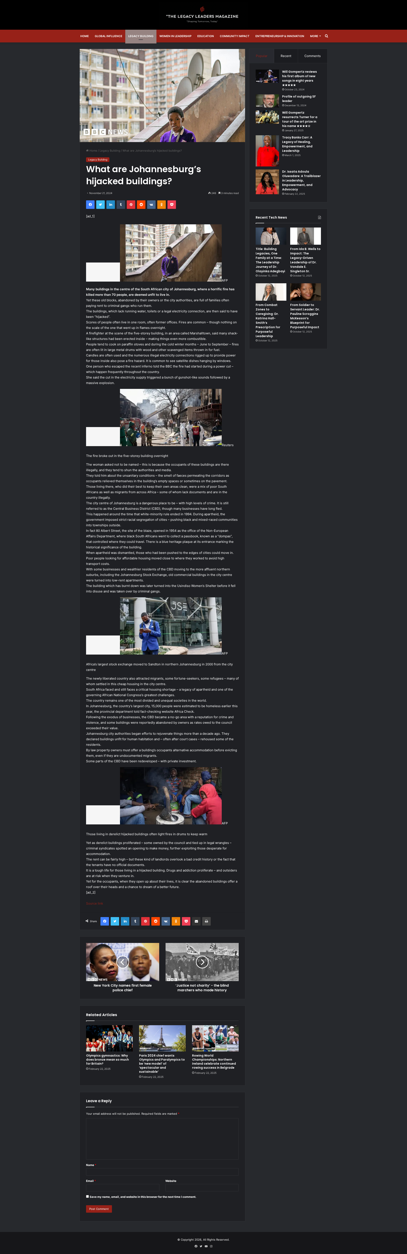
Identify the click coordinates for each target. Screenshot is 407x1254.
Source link (94, 903)
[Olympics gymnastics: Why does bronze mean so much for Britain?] (109, 1038)
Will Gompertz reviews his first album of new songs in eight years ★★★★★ (299, 78)
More (314, 36)
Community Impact (234, 36)
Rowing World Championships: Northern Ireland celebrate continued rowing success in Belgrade (214, 1061)
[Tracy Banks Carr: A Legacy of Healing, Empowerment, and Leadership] (267, 150)
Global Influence (108, 36)
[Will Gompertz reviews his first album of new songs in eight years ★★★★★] (267, 76)
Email (91, 1181)
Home (84, 36)
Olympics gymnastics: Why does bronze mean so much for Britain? (107, 1059)
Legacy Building (140, 36)
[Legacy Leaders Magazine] (203, 15)
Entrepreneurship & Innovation (279, 36)
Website (170, 1181)
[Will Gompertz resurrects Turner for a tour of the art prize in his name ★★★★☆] (267, 117)
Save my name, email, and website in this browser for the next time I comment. (143, 1196)
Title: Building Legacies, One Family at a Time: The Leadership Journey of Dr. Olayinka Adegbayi (270, 260)
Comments (312, 56)
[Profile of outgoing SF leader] (267, 101)
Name (91, 1165)
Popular (262, 56)
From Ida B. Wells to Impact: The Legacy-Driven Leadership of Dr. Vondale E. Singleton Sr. (305, 260)
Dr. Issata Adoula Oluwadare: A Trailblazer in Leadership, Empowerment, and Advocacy (301, 180)
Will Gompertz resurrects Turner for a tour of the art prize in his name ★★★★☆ (299, 119)
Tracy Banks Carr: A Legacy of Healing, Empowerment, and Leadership (297, 144)
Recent (286, 56)
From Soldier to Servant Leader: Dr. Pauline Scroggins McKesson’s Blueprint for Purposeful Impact (305, 316)
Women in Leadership (175, 36)
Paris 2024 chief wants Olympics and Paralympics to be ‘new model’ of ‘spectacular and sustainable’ (162, 1063)
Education (205, 36)
